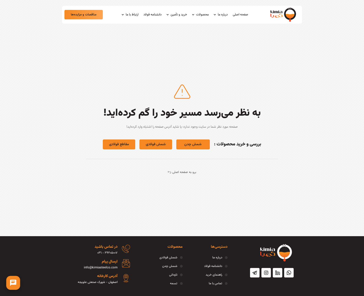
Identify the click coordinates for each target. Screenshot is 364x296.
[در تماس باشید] (126, 249)
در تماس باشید (106, 247)
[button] (83, 14)
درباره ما (223, 14)
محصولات (202, 14)
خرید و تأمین (179, 14)
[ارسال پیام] (126, 263)
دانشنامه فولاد (152, 14)
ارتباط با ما (132, 14)
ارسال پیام (110, 262)
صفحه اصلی (240, 14)
